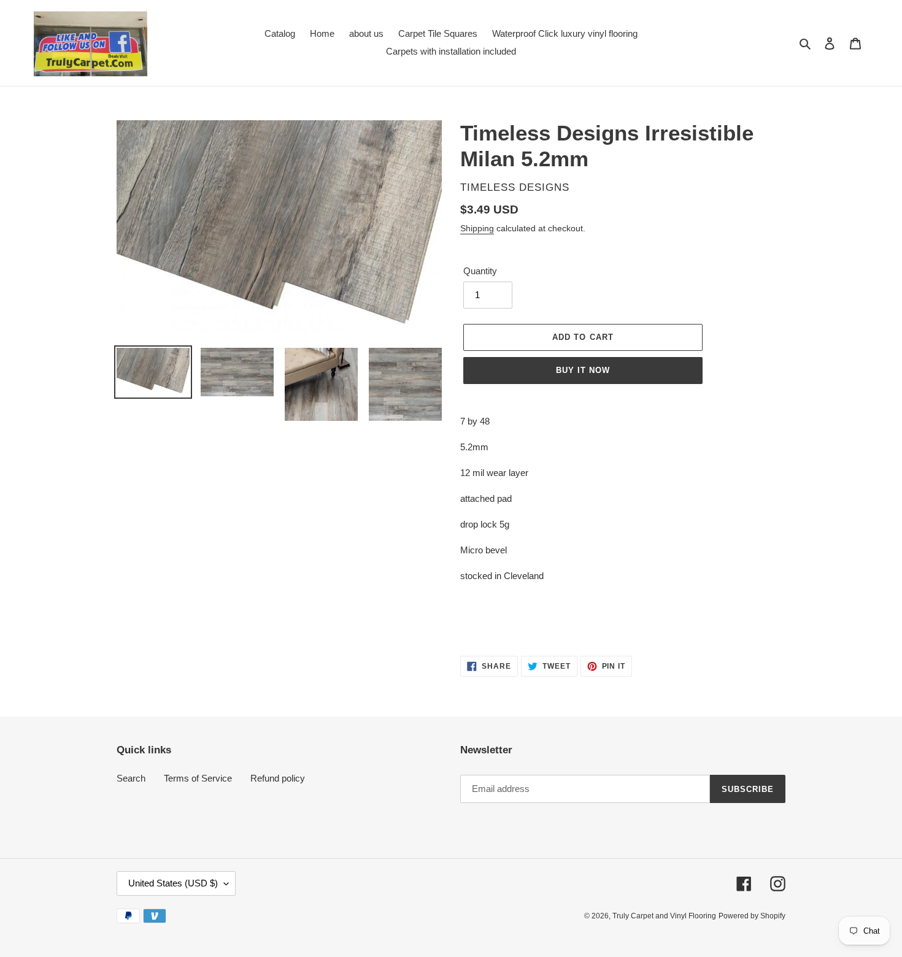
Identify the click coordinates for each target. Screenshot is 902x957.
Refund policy (277, 778)
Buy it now (583, 370)
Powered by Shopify (752, 916)
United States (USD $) (173, 883)
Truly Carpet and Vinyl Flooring (664, 916)
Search (131, 778)
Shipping (477, 228)
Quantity (480, 271)
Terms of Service (198, 778)
